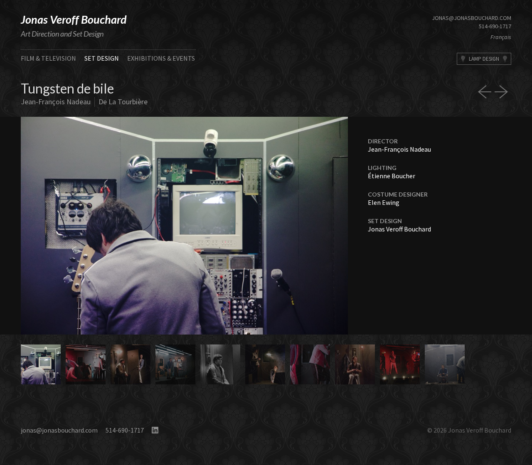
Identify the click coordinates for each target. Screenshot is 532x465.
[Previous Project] (486, 91)
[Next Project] (503, 91)
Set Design (101, 58)
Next (266, 225)
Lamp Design (484, 58)
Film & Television (48, 58)
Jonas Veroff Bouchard (74, 19)
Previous (102, 225)
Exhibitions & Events (161, 58)
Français (500, 37)
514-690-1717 (495, 26)
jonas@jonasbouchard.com (471, 18)
